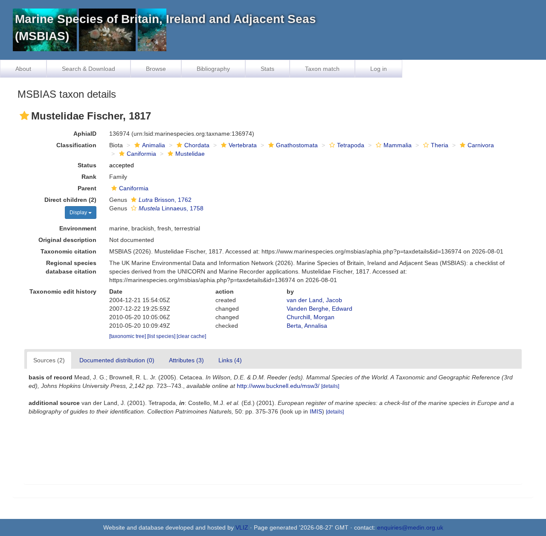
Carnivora (481, 145)
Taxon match (322, 68)
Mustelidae (190, 153)
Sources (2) (49, 360)
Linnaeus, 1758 (171, 208)
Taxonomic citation (68, 251)
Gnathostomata (297, 145)
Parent (87, 188)
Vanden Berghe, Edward (319, 308)
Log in (378, 68)
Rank (88, 176)
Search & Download (88, 68)
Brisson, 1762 (165, 199)
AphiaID (84, 133)
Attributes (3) (186, 360)
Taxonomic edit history (62, 291)
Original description (67, 239)
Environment (77, 228)
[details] (330, 386)
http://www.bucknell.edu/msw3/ (278, 385)
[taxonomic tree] (128, 336)
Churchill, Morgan (310, 317)
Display (79, 213)
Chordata (196, 145)
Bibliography (213, 68)
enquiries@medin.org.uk (410, 527)
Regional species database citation (71, 267)
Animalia (153, 145)
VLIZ (241, 527)
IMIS (316, 411)
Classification (76, 145)
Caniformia (141, 153)
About (23, 68)
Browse (156, 68)
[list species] (162, 336)
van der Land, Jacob (314, 300)
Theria (439, 145)
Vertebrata (243, 145)
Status (87, 165)
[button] (24, 116)
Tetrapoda (350, 145)
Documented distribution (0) (116, 360)
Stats (267, 68)
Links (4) (230, 360)
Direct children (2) (70, 199)
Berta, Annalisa (307, 325)
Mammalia (397, 145)
